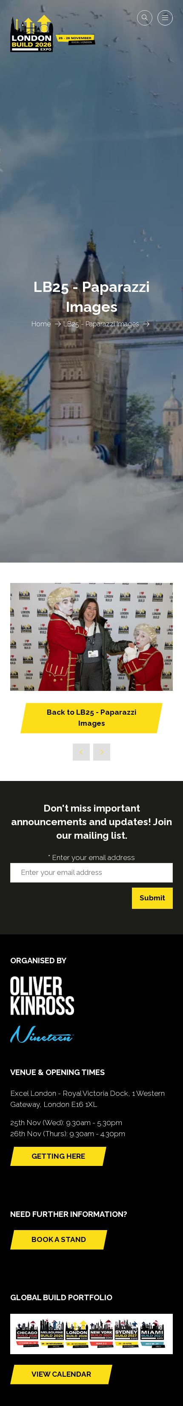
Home (41, 324)
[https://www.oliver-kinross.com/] (42, 1012)
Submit (152, 898)
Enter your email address (91, 857)
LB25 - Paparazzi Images (101, 324)
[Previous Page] (81, 752)
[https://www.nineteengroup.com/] (42, 1040)
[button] (144, 17)
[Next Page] (101, 752)
